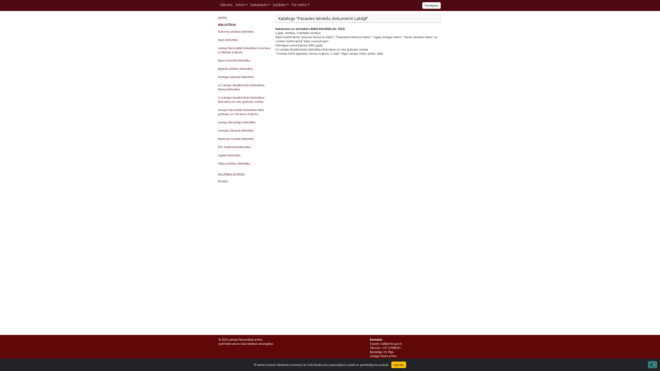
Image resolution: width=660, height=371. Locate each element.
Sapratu (399, 365)
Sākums (226, 4)
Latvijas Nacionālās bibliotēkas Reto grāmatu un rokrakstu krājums (241, 112)
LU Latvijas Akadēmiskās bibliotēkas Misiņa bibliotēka (241, 87)
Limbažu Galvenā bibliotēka (236, 130)
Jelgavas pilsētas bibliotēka (235, 69)
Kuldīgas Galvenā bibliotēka (236, 77)
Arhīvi (240, 4)
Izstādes (279, 4)
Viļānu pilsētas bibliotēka (234, 163)
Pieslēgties (431, 5)
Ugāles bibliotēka (229, 155)
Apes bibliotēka (228, 40)
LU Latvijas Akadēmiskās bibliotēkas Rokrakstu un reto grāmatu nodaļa (241, 100)
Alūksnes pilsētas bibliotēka (236, 31)
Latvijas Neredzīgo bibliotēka (236, 122)
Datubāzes (258, 4)
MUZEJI (222, 181)
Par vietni (299, 4)
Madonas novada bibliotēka (236, 139)
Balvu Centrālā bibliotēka (234, 60)
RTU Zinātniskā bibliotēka (234, 147)
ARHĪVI (222, 18)
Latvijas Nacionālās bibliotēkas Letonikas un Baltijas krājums (244, 50)
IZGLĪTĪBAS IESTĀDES (231, 174)
